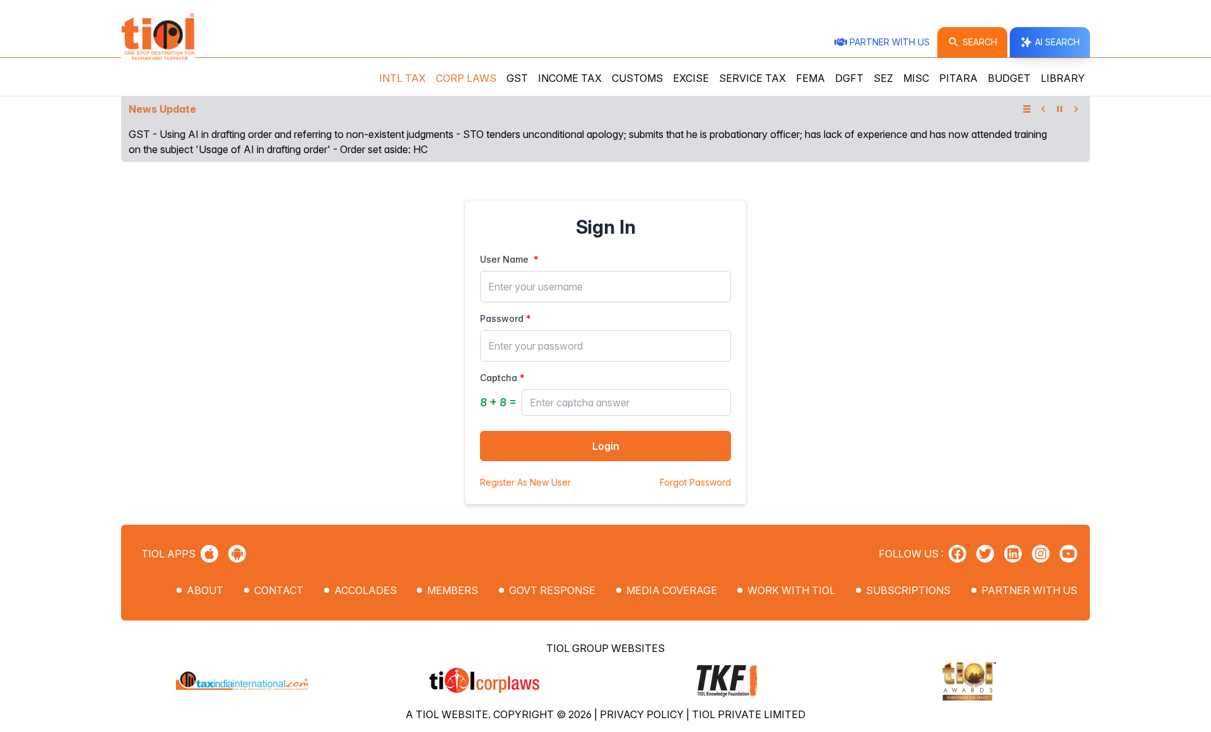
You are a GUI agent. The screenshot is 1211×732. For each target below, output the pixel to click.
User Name (504, 259)
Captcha (498, 377)
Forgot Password (695, 482)
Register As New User (525, 482)
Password (502, 318)
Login (605, 446)
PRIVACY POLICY (643, 714)
